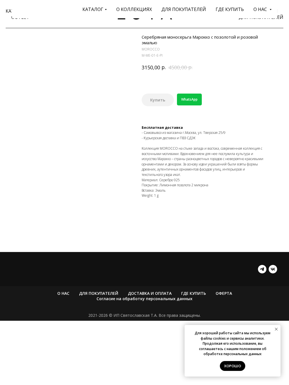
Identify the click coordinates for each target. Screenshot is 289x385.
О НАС (63, 293)
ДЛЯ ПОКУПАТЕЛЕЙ (183, 9)
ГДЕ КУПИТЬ (230, 9)
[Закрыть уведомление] (276, 329)
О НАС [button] (260, 9)
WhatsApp (189, 99)
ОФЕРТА (224, 293)
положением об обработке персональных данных (234, 351)
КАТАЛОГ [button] (92, 9)
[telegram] (262, 269)
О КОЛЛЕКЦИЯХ (134, 9)
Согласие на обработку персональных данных (144, 298)
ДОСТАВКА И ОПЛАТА (150, 293)
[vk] (273, 269)
